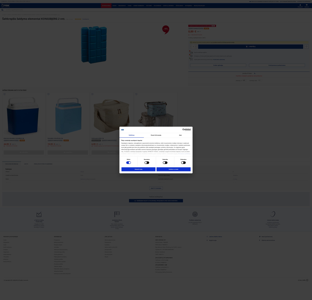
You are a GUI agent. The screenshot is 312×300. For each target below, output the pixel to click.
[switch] (147, 162)
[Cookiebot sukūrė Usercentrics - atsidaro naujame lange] (184, 130)
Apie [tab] (180, 135)
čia (167, 156)
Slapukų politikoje (127, 156)
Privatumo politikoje (184, 153)
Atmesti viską (138, 169)
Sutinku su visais (173, 169)
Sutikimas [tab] (131, 135)
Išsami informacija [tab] (156, 135)
